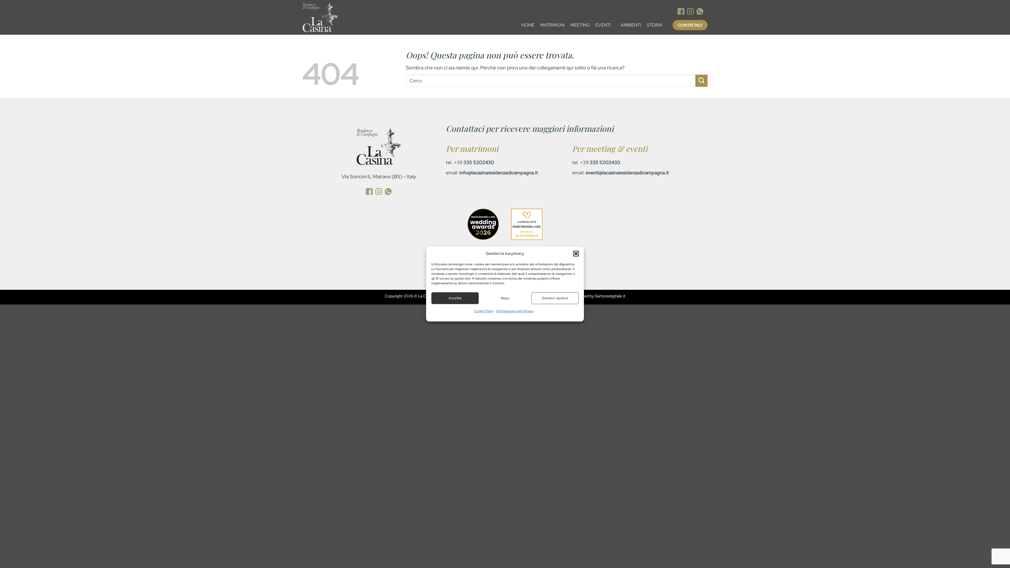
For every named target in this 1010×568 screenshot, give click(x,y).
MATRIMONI (552, 25)
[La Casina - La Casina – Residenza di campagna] (342, 17)
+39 (474, 162)
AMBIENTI (631, 25)
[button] (576, 253)
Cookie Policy (483, 311)
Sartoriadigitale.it (610, 296)
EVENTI (603, 25)
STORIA (655, 25)
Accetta (455, 298)
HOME (527, 25)
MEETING (580, 25)
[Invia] (701, 81)
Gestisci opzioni (555, 298)
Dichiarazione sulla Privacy (515, 311)
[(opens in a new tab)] (681, 12)
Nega (505, 298)
